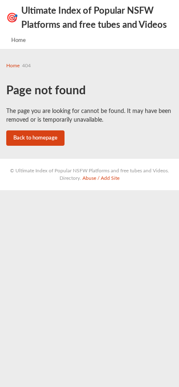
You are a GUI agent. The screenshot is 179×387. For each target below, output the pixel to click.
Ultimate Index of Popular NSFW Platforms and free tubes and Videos (86, 17)
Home (18, 40)
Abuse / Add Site (100, 178)
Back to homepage (35, 138)
